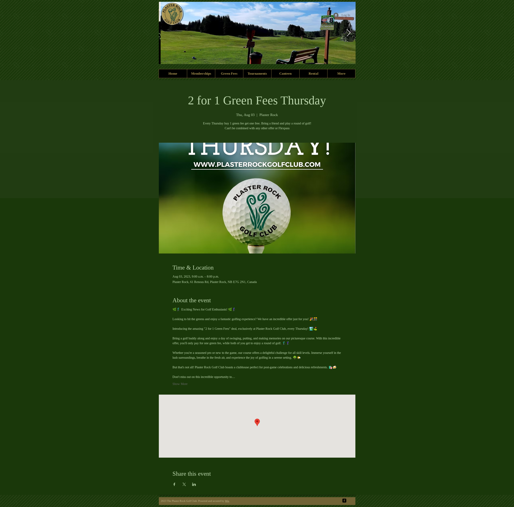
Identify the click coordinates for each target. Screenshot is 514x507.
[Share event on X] (184, 484)
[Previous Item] (165, 33)
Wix (227, 500)
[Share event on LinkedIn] (194, 484)
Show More (180, 384)
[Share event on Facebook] (174, 484)
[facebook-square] (344, 501)
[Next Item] (348, 33)
